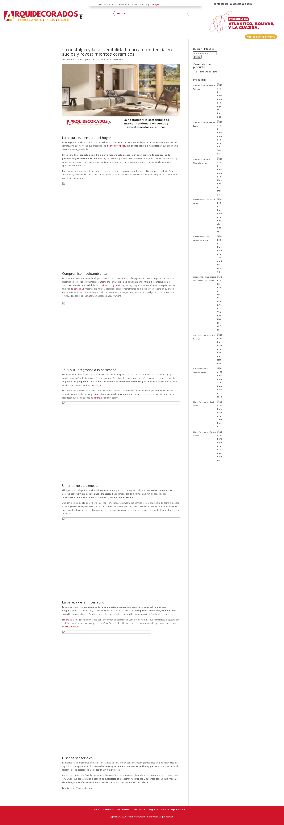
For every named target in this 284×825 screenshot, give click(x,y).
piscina (97, 397)
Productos (139, 809)
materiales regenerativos (112, 285)
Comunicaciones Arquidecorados (81, 59)
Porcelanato (123, 809)
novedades (118, 59)
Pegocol (153, 809)
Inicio (97, 809)
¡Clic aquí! (154, 4)
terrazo (77, 288)
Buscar (197, 56)
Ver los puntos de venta (261, 36)
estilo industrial (72, 626)
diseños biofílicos (115, 145)
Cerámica (108, 809)
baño (66, 619)
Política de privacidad (173, 809)
